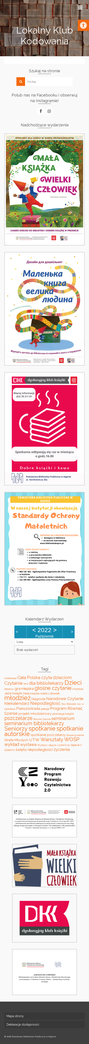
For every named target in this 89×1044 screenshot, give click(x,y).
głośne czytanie (53, 688)
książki (17, 693)
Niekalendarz (16, 703)
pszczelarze (18, 718)
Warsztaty (51, 739)
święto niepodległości (34, 749)
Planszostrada (28, 708)
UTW (34, 739)
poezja (45, 708)
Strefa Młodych (16, 740)
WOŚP (71, 739)
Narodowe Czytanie (65, 698)
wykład (11, 744)
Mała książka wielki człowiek (41, 693)
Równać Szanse (42, 719)
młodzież (17, 698)
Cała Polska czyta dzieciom (44, 677)
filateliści (9, 689)
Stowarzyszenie (75, 735)
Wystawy (42, 745)
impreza (77, 689)
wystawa (28, 744)
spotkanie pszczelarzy (48, 735)
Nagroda (38, 699)
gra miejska (24, 688)
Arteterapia (10, 678)
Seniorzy (16, 728)
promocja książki (63, 713)
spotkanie (42, 728)
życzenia (62, 749)
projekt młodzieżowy (35, 714)
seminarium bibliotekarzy (34, 723)
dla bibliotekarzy (46, 683)
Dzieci (73, 682)
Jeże (7, 693)
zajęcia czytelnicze (59, 745)
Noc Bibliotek (68, 704)
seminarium (63, 718)
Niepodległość (45, 703)
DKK (26, 684)
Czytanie (13, 683)
